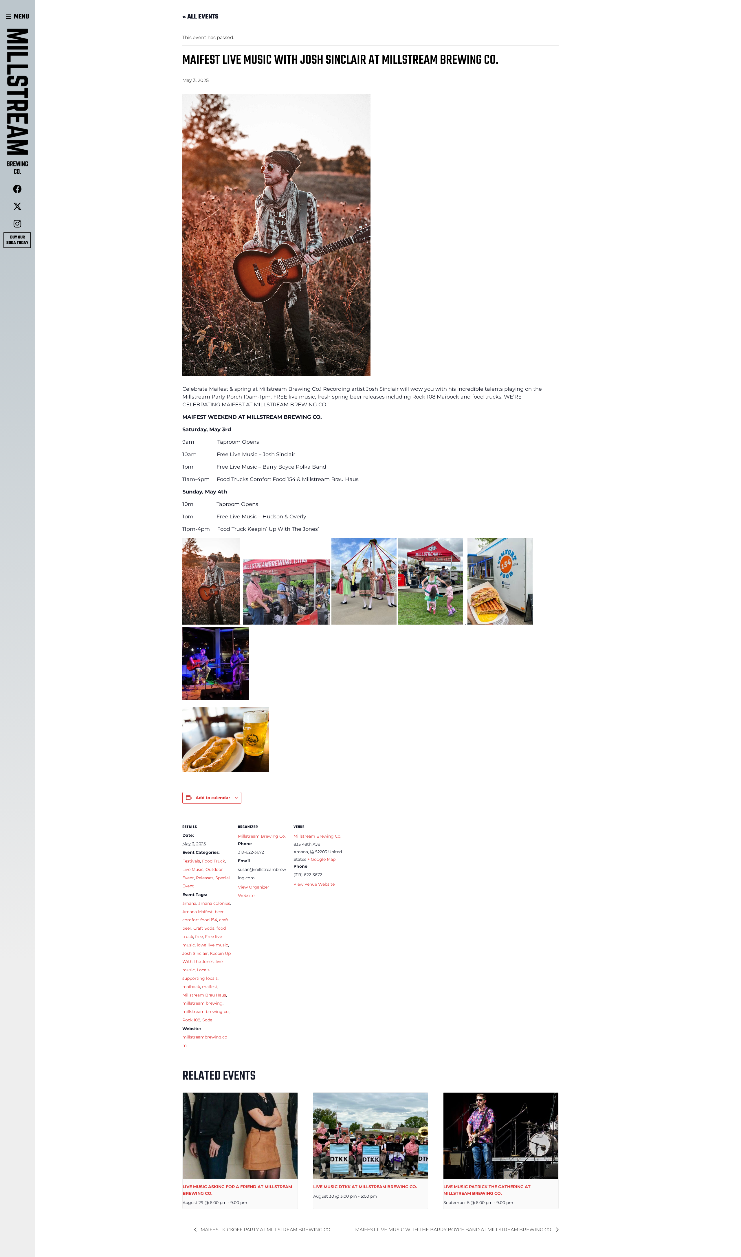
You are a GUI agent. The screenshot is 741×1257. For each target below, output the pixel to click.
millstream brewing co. (206, 1011)
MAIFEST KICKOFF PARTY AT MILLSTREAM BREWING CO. (265, 1229)
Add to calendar (213, 797)
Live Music (192, 869)
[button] (17, 17)
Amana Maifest (197, 911)
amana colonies (214, 903)
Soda (207, 1020)
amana (189, 903)
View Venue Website (314, 884)
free (199, 936)
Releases (204, 877)
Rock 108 (191, 1020)
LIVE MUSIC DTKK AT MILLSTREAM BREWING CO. (365, 1186)
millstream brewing (202, 1003)
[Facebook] (17, 189)
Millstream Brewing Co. (262, 836)
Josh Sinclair (195, 953)
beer (219, 911)
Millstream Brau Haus (204, 995)
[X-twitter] (17, 206)
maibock (191, 986)
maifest (209, 986)
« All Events (200, 17)
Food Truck (213, 861)
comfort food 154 (199, 919)
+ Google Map (321, 859)
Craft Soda (203, 928)
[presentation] (240, 1136)
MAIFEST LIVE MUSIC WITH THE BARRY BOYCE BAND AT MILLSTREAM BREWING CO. (454, 1229)
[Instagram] (17, 223)
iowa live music (212, 945)
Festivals (191, 861)
